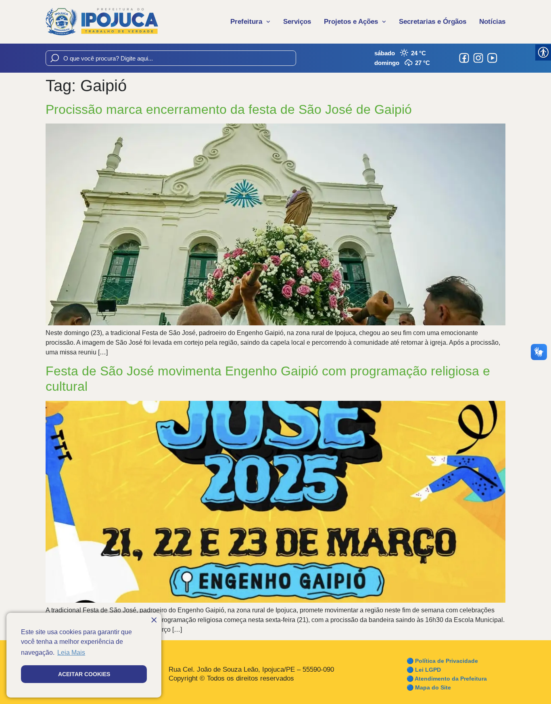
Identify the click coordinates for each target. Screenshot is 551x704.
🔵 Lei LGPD (424, 669)
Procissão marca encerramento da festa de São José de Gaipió (229, 109)
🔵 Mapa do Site (429, 687)
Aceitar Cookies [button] (84, 674)
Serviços (297, 21)
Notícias (492, 21)
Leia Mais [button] (71, 652)
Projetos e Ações (351, 21)
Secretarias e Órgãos (432, 21)
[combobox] (171, 58)
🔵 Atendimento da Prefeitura (447, 678)
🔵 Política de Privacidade (442, 661)
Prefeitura (246, 21)
